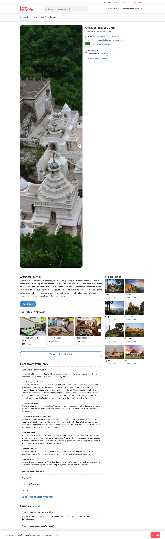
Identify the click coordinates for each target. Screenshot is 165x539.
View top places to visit (97, 58)
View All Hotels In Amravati (61, 354)
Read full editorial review (101, 44)
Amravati (24, 17)
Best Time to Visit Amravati (37, 496)
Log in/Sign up (137, 2)
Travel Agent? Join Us (121, 2)
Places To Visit (110, 298)
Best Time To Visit (49, 17)
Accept (155, 535)
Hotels (34, 17)
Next (79, 146)
